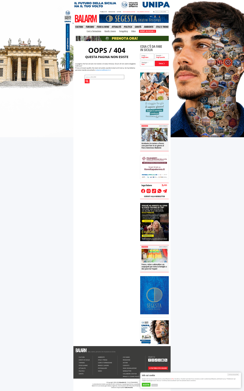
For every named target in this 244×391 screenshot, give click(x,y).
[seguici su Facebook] (149, 360)
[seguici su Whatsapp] (159, 360)
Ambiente (101, 357)
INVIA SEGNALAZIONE (129, 12)
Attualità (82, 368)
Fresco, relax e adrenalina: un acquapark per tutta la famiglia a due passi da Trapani (154, 266)
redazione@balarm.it (103, 70)
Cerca (161, 63)
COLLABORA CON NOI (143, 12)
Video (133, 31)
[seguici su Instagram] (152, 360)
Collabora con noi (130, 374)
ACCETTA (146, 384)
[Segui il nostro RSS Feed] (165, 360)
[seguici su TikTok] (156, 360)
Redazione (126, 360)
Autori (125, 363)
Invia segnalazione (130, 368)
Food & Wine (83, 365)
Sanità (81, 374)
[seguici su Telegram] (162, 360)
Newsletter (127, 371)
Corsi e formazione (94, 31)
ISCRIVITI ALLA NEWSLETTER (154, 196)
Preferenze (154, 385)
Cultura (82, 357)
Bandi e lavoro (110, 31)
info (172, 379)
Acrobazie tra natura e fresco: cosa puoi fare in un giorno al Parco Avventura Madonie (153, 145)
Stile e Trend (102, 360)
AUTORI (119, 12)
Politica (81, 371)
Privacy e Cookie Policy (131, 376)
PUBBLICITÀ (103, 12)
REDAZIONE (111, 12)
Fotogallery (123, 31)
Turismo (82, 363)
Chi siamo (126, 357)
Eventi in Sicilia (84, 360)
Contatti (126, 365)
